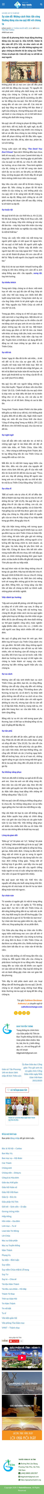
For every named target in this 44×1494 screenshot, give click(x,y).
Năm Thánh (7, 1250)
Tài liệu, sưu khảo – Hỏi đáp (14, 1289)
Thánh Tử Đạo (8, 1294)
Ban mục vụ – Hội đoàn (12, 1158)
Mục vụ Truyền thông (11, 1245)
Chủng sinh (7, 1168)
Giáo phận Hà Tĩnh (10, 1202)
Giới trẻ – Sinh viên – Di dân (14, 1207)
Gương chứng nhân (10, 1211)
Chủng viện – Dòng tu (11, 1173)
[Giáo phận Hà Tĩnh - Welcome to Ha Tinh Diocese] (22, 4)
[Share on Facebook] (20, 1013)
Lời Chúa (6, 1236)
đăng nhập (14, 1138)
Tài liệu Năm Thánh (10, 1284)
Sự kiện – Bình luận (10, 1260)
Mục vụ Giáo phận (10, 1240)
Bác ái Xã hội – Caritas (12, 1148)
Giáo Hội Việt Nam (10, 1192)
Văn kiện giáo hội (9, 1318)
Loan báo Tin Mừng (10, 1231)
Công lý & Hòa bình (10, 1178)
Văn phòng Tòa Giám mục (13, 1323)
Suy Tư (10, 13)
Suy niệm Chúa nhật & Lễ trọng (15, 1270)
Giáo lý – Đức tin (9, 1197)
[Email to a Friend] (28, 1013)
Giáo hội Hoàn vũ (9, 1187)
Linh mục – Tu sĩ (9, 1226)
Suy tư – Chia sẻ (9, 1279)
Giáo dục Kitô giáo (10, 1182)
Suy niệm (4, 13)
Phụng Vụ (6, 1255)
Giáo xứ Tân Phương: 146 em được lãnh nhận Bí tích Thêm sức (11, 1072)
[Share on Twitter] (24, 1013)
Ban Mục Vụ (7, 1153)
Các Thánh (6, 1163)
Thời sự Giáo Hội (9, 1299)
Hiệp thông (6, 1216)
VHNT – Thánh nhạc (11, 1328)
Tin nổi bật (16, 13)
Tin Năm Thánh (8, 1303)
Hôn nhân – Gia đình (11, 1221)
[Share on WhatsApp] (16, 1013)
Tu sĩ (4, 1313)
